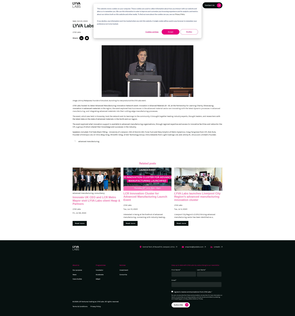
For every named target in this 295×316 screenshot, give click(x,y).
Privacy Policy (180, 14)
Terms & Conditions (80, 306)
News (75, 275)
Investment (123, 270)
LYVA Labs (77, 32)
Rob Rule (212, 132)
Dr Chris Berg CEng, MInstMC (105, 135)
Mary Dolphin (163, 132)
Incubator (99, 270)
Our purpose (77, 270)
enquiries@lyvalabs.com (194, 247)
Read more (79, 223)
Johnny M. (187, 135)
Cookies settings (152, 32)
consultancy (99, 193)
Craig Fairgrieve (192, 132)
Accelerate (99, 275)
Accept (170, 32)
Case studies (77, 279)
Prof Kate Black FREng (98, 132)
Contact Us (210, 5)
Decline (189, 32)
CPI (74, 127)
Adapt (98, 279)
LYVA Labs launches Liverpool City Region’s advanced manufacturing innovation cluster (197, 196)
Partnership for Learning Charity (189, 106)
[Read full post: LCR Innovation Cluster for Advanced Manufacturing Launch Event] (147, 179)
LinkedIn (217, 247)
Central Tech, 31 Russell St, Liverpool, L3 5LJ (159, 247)
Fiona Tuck (149, 132)
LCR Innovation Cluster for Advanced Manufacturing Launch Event (145, 196)
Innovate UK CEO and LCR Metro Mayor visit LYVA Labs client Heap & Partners (96, 200)
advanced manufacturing (88, 141)
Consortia (123, 275)
